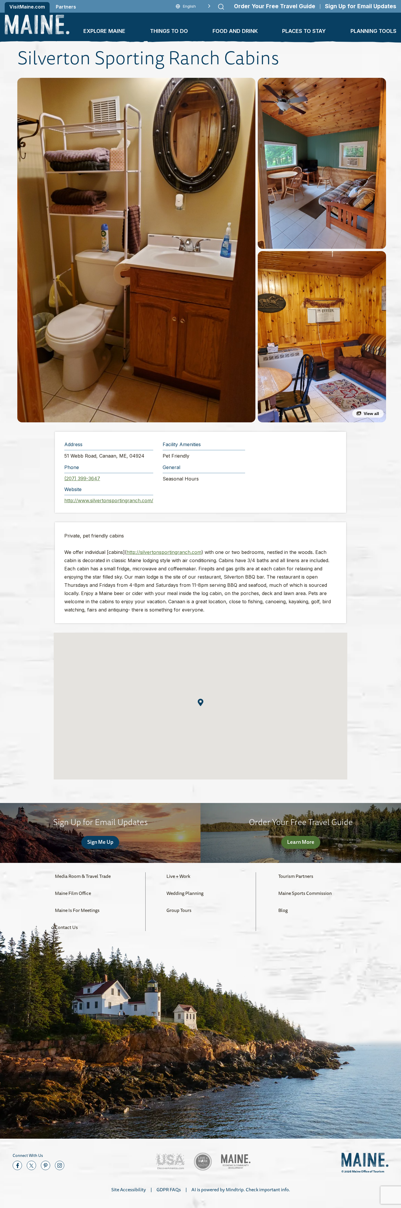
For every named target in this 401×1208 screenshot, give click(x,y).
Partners (66, 7)
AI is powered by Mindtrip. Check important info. (240, 1189)
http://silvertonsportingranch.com (164, 552)
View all (371, 413)
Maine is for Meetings (77, 910)
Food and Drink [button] (235, 31)
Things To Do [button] (169, 31)
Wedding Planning (184, 893)
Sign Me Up (100, 842)
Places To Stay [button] (304, 31)
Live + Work (178, 876)
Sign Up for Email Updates (360, 6)
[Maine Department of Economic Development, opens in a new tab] (235, 1161)
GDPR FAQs (168, 1189)
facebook (17, 1165)
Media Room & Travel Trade (83, 876)
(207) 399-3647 (82, 478)
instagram (59, 1165)
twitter (31, 1165)
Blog (283, 910)
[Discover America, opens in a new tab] (170, 1161)
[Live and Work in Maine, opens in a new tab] (203, 1161)
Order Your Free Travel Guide (274, 6)
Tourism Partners (295, 876)
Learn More (300, 842)
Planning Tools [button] (373, 31)
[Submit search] (221, 6)
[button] (136, 250)
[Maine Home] (37, 24)
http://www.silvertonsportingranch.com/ (108, 500)
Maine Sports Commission (305, 893)
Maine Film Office (73, 893)
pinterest (45, 1165)
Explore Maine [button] (104, 31)
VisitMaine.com (27, 7)
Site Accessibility (128, 1189)
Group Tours (178, 910)
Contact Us (66, 927)
